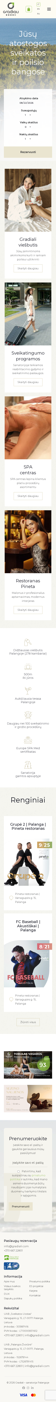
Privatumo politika (39, 1281)
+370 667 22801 (13, 1250)
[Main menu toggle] (49, 9)
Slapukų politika (13, 1298)
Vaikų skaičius (29, 122)
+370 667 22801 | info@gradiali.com (27, 1335)
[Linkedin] (32, 1387)
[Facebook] (23, 1387)
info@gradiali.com (16, 1246)
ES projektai (36, 1286)
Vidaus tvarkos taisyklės (12, 1288)
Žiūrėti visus (28, 1022)
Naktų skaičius (28, 134)
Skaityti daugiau (28, 268)
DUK (7, 1293)
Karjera (33, 1290)
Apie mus (9, 1281)
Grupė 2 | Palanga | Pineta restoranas (28, 826)
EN (38, 9)
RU (38, 14)
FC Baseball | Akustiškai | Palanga (28, 925)
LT (38, 4)
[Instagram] (28, 1387)
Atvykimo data (28, 98)
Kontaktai (34, 1295)
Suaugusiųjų (29, 110)
